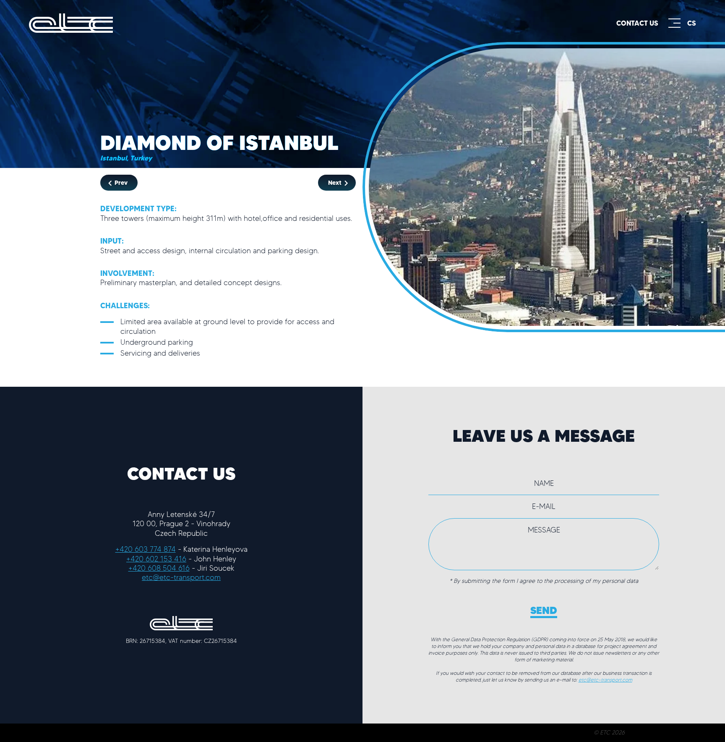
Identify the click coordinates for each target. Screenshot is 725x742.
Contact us (637, 23)
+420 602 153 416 (156, 558)
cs (691, 23)
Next (335, 182)
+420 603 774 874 (145, 549)
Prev (120, 182)
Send (543, 610)
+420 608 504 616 (159, 568)
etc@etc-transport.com (181, 577)
